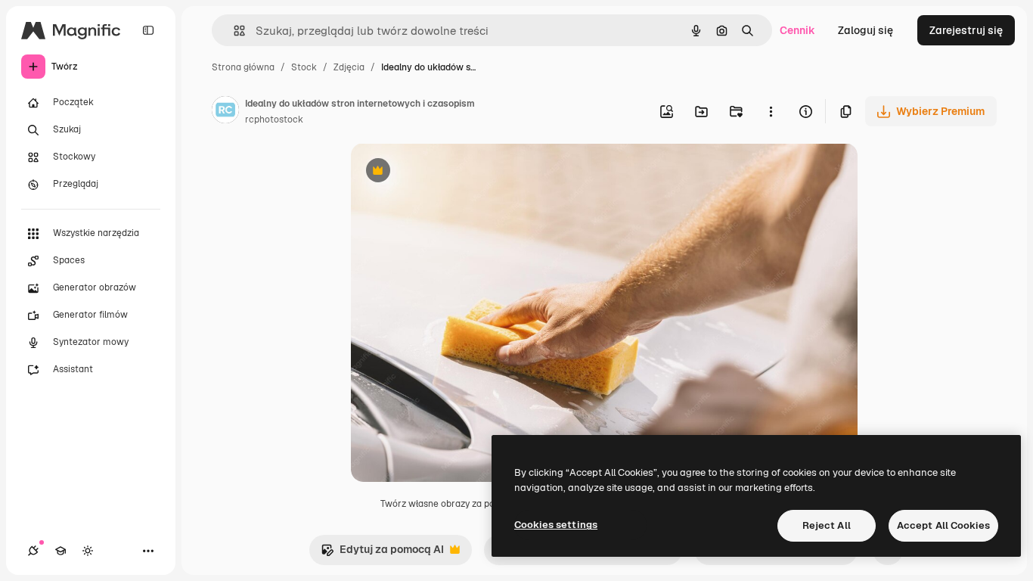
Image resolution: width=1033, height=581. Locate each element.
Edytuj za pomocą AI (382, 553)
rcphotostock (274, 119)
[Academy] (60, 551)
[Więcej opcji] (770, 111)
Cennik (797, 30)
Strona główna (243, 67)
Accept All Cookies (943, 525)
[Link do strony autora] (225, 112)
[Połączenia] (33, 551)
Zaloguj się (865, 30)
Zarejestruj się (966, 30)
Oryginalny (455, 172)
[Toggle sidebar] (148, 30)
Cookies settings (555, 524)
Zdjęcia (348, 67)
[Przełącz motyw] (88, 551)
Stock (304, 67)
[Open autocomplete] (233, 30)
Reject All (826, 525)
